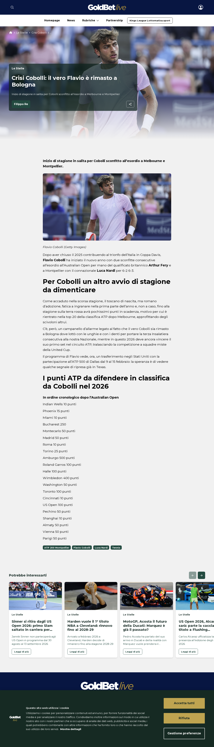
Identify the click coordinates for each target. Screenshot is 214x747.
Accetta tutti (184, 703)
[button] (192, 575)
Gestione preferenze (184, 733)
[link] (150, 21)
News (71, 20)
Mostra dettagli (70, 729)
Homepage (52, 20)
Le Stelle (22, 32)
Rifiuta (184, 718)
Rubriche (88, 20)
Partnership (114, 20)
